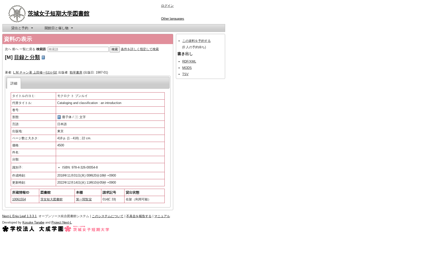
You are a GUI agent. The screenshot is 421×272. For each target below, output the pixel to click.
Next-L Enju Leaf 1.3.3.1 (19, 216)
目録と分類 (27, 57)
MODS (187, 68)
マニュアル (162, 216)
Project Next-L (61, 222)
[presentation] (14, 83)
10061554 (19, 199)
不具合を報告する (139, 216)
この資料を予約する (196, 41)
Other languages (172, 18)
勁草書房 (76, 72)
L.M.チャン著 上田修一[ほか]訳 (35, 72)
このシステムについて (108, 216)
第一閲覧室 (84, 199)
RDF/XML (189, 61)
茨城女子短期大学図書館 (58, 13)
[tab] (14, 83)
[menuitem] (22, 28)
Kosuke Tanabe (33, 222)
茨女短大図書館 (51, 199)
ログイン (167, 6)
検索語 (41, 49)
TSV (185, 74)
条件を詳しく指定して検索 (140, 49)
